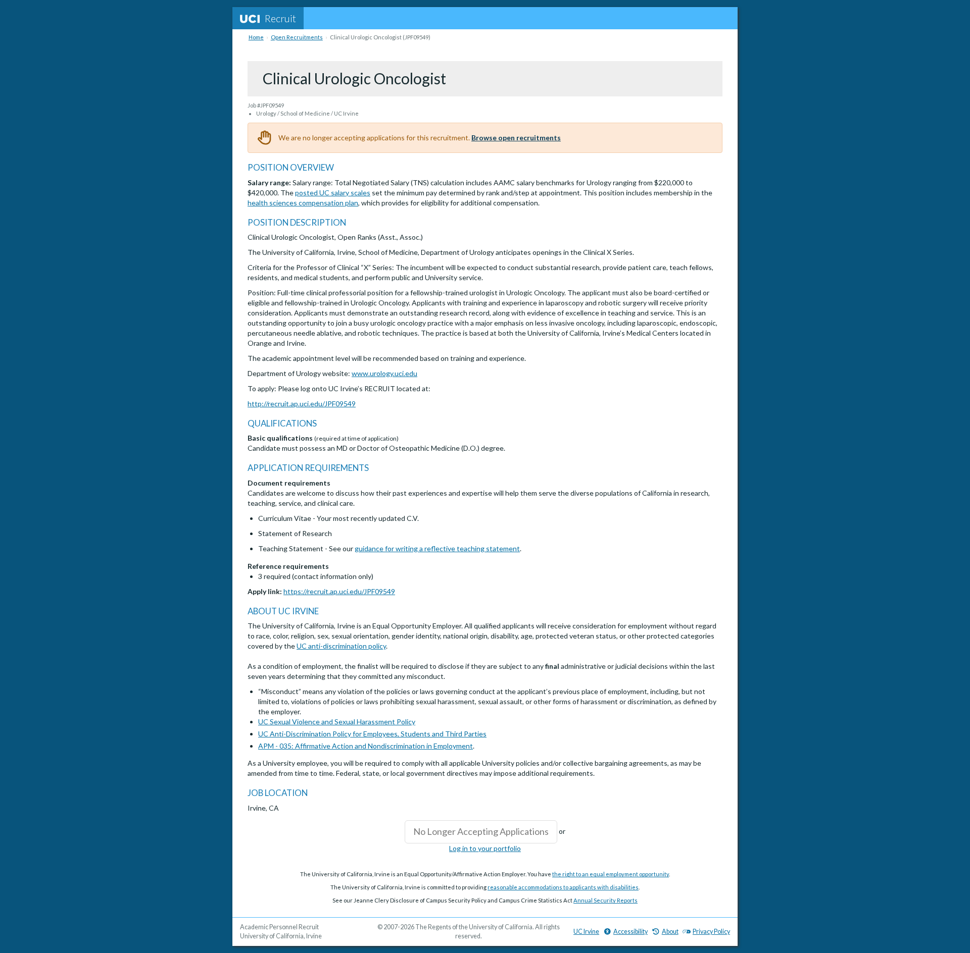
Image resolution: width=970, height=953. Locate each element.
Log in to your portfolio (485, 848)
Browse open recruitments (516, 137)
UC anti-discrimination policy (341, 646)
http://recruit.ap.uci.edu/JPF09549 (302, 403)
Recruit (280, 18)
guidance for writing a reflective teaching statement (437, 548)
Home (256, 37)
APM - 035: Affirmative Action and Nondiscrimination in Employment (365, 746)
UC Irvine (586, 931)
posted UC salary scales (332, 192)
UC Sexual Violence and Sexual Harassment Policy (336, 721)
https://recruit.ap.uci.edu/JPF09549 (339, 591)
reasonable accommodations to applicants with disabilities (563, 887)
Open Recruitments (297, 37)
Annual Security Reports (605, 900)
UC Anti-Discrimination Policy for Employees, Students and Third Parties (372, 733)
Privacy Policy (711, 931)
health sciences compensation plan (303, 202)
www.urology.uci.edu (384, 373)
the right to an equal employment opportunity (610, 874)
